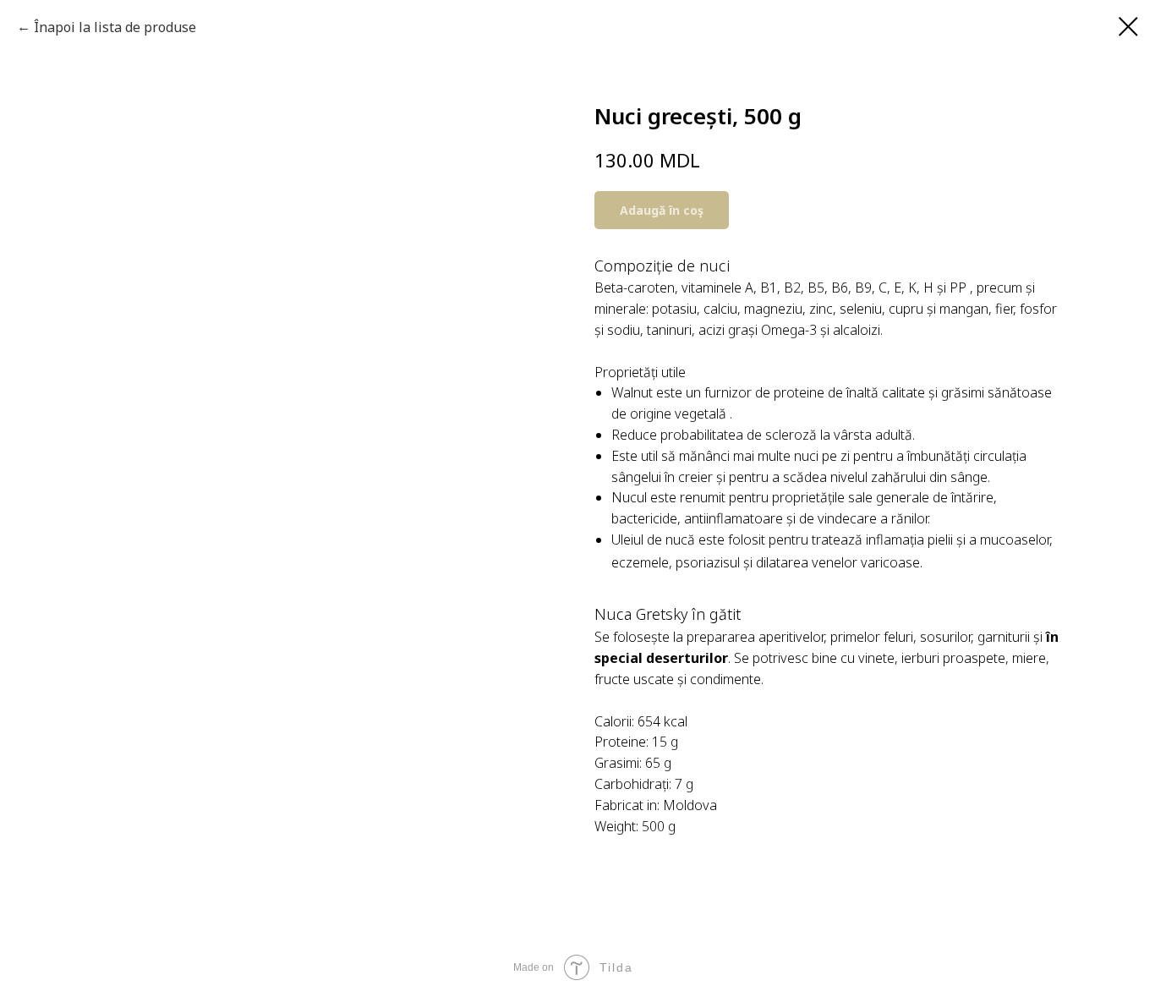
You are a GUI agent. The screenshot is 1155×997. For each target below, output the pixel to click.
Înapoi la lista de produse (115, 27)
